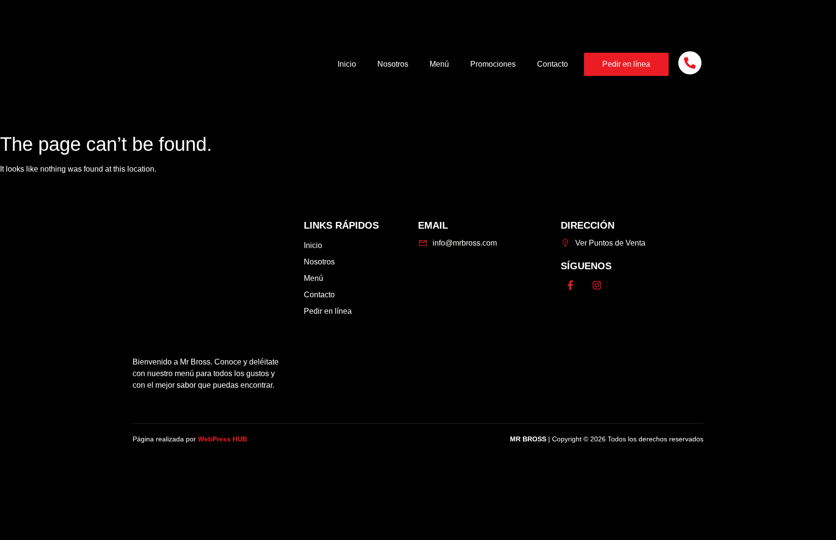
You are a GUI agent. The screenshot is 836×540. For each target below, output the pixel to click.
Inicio (347, 64)
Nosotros (392, 64)
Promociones (493, 64)
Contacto (552, 64)
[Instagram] (597, 285)
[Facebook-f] (570, 285)
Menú (439, 64)
